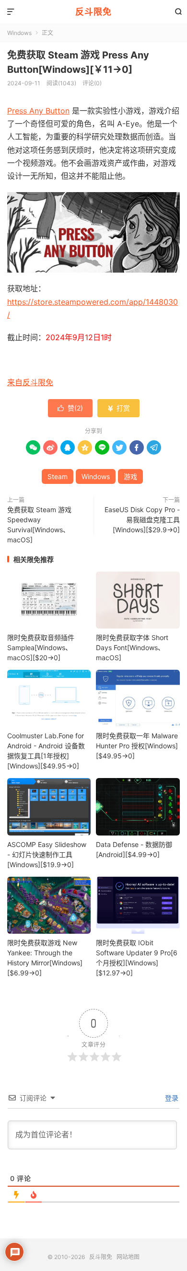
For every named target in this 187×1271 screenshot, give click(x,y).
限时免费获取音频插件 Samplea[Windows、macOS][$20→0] (40, 647)
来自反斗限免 (30, 382)
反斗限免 (93, 12)
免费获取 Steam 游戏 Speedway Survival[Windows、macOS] (39, 524)
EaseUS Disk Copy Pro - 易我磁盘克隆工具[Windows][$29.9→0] (142, 519)
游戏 (130, 476)
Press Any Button (38, 110)
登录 (170, 1098)
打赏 (118, 408)
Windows (19, 32)
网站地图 (128, 1256)
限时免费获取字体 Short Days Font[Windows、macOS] (132, 647)
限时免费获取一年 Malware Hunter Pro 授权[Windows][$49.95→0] (137, 746)
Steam (57, 476)
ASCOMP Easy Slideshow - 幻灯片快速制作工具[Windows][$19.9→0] (46, 854)
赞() (70, 408)
